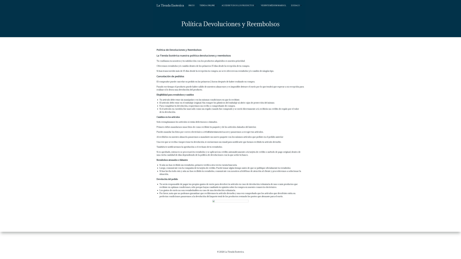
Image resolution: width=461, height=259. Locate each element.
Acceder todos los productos (238, 5)
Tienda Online (207, 5)
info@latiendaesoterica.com (216, 132)
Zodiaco (295, 5)
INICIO (191, 5)
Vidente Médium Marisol (273, 5)
